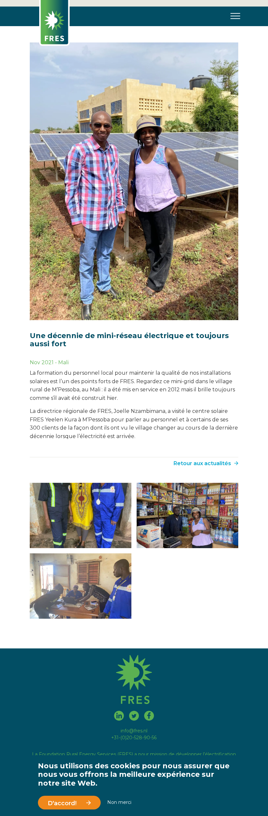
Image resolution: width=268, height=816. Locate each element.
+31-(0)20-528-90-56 (134, 738)
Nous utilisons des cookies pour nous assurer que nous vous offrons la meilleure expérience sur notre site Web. (133, 775)
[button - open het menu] (233, 16)
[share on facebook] (149, 717)
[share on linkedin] (119, 717)
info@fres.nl (134, 731)
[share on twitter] (134, 717)
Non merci (119, 802)
